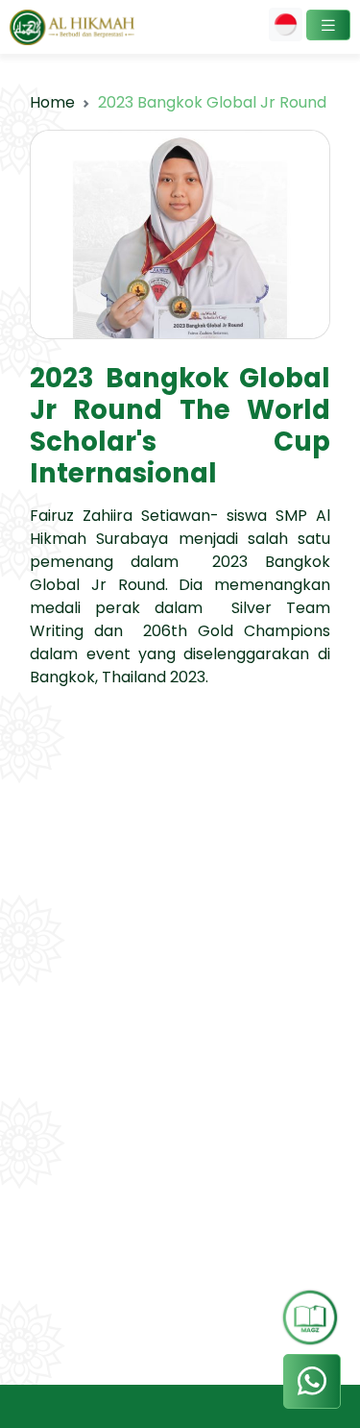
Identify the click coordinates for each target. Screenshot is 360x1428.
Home (52, 102)
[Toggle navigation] (328, 25)
